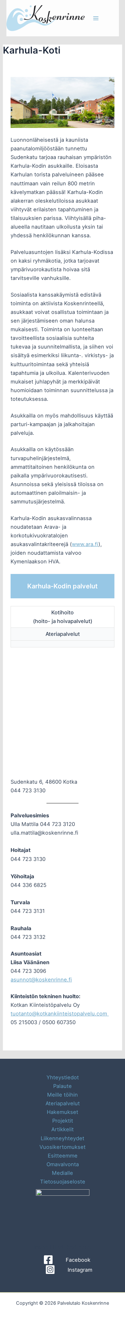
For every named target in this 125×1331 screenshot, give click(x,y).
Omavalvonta (62, 1164)
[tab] (62, 617)
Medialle (62, 1173)
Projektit (62, 1120)
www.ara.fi (85, 544)
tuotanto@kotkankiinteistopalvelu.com (60, 1013)
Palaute (62, 1086)
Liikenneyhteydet (62, 1138)
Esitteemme (63, 1155)
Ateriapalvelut (63, 1103)
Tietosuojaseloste (62, 1181)
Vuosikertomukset (62, 1147)
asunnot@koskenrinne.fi (41, 979)
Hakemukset (62, 1112)
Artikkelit (62, 1129)
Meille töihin (62, 1094)
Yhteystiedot (62, 1077)
